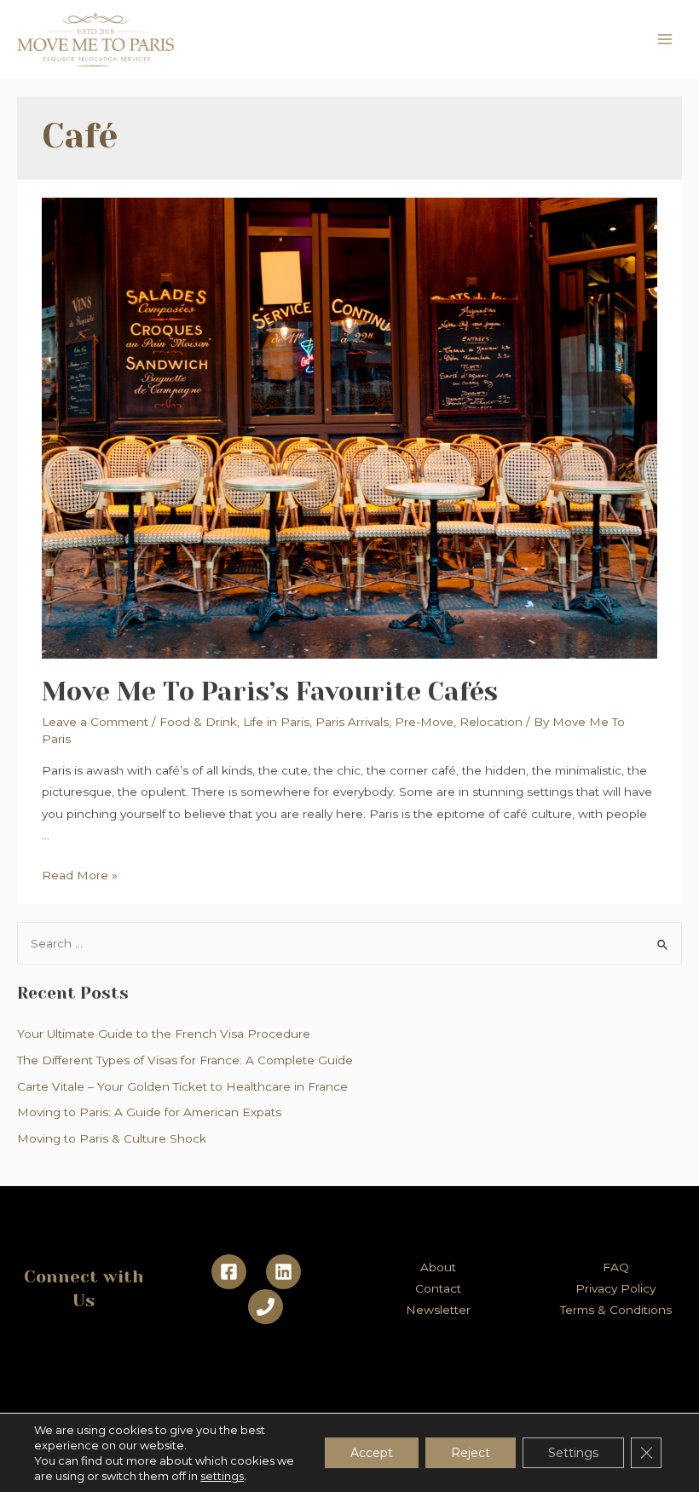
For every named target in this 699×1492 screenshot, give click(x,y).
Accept (371, 1452)
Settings (573, 1452)
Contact (438, 1288)
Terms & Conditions (616, 1309)
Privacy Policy (615, 1288)
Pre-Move (424, 722)
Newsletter (438, 1309)
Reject (470, 1452)
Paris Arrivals (352, 722)
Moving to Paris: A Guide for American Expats (149, 1112)
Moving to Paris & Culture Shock (111, 1138)
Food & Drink (198, 722)
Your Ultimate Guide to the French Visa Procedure (163, 1033)
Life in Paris (276, 722)
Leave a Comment (95, 722)
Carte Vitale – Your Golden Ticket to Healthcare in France (182, 1086)
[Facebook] (228, 1271)
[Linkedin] (283, 1271)
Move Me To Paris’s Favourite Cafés (270, 691)
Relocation (491, 722)
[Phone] (265, 1306)
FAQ (616, 1267)
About (438, 1267)
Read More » (80, 875)
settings (222, 1476)
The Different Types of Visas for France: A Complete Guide (185, 1060)
